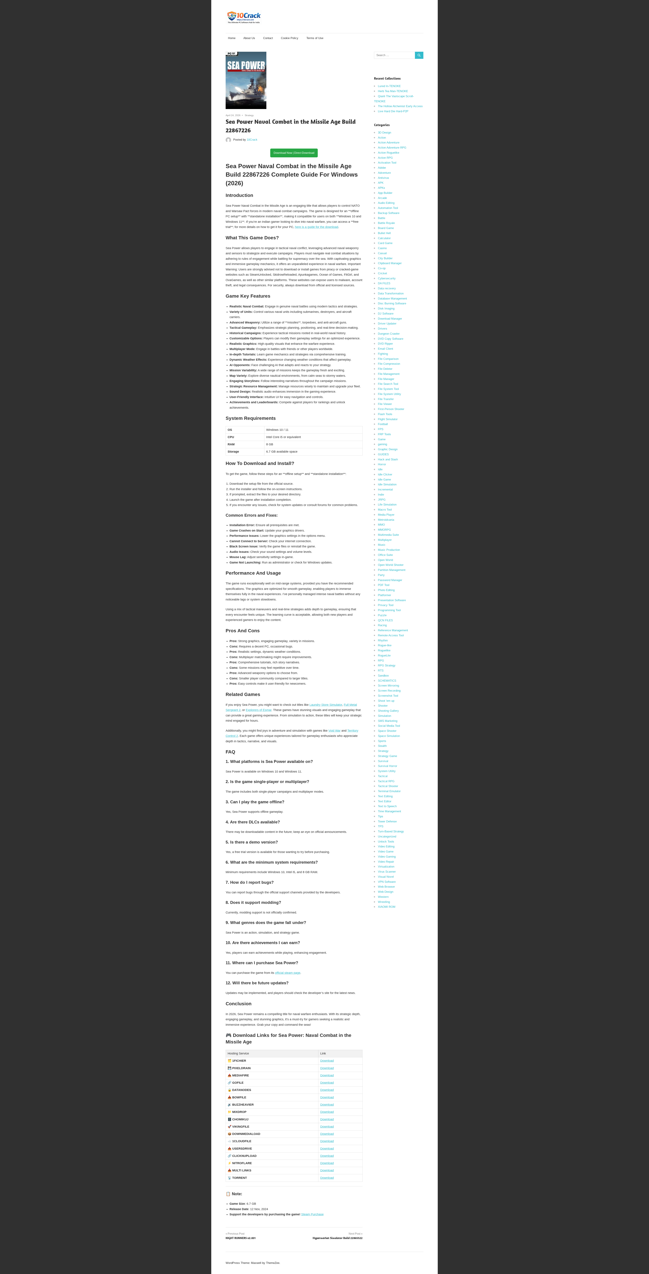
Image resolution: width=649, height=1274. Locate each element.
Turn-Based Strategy (391, 831)
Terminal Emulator (389, 791)
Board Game (386, 228)
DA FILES (384, 283)
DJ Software (385, 313)
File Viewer (385, 404)
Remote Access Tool (391, 635)
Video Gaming (387, 856)
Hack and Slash (388, 459)
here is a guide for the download (316, 227)
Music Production (389, 549)
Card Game (385, 243)
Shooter (383, 705)
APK (380, 182)
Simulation (384, 715)
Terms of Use (314, 38)
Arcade (382, 198)
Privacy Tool (385, 605)
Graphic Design (388, 449)
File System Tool (388, 389)
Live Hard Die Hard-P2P (393, 111)
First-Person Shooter (391, 409)
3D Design (384, 132)
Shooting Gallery (388, 710)
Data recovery (387, 288)
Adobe (382, 167)
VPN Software (387, 881)
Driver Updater (387, 323)
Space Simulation (389, 736)
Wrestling (384, 902)
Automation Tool (388, 208)
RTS (380, 670)
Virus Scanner (387, 871)
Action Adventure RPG (392, 147)
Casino (382, 248)
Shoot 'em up (386, 700)
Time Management (389, 811)
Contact (268, 38)
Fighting (383, 353)
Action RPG (385, 157)
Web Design (385, 891)
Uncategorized (387, 836)
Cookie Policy (289, 38)
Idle (380, 469)
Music (382, 544)
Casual (382, 253)
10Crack (252, 139)
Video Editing (386, 846)
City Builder (385, 258)
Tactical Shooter (388, 786)
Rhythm (383, 640)
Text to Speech (387, 806)
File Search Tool (388, 384)
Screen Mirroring (388, 685)
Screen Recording (389, 690)
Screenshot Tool (388, 695)
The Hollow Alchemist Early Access (400, 106)
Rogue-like (384, 645)
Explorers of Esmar (258, 710)
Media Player (386, 514)
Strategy (249, 115)
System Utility (387, 771)
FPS (380, 429)
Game (382, 439)
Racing (382, 625)
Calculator (384, 238)
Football (383, 424)
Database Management (392, 298)
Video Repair (386, 861)
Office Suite (385, 555)
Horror (382, 464)
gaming (382, 444)
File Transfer (386, 399)
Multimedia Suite (388, 534)
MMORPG (384, 529)
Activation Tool (387, 162)
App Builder (385, 193)
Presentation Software (392, 600)
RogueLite (384, 655)
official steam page (287, 973)
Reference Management (393, 630)
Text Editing (385, 796)
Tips (380, 816)
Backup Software (388, 213)
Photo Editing (386, 590)
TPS (380, 826)
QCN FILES (385, 620)
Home (231, 38)
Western (383, 896)
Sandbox (383, 675)
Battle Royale (386, 223)
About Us (249, 38)
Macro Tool (385, 509)
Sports (382, 741)
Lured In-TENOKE (389, 86)
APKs (381, 187)
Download (327, 1060)
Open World (385, 560)
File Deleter (385, 368)
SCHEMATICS (387, 680)
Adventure (384, 172)
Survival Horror (387, 766)
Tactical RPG (386, 781)
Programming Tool (389, 610)
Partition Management (391, 570)
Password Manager (390, 580)
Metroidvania (386, 519)
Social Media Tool (389, 725)
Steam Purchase (312, 1214)
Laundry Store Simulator (325, 704)
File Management (389, 374)
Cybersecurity (387, 278)
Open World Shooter (391, 565)
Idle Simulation (387, 484)
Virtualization (386, 866)
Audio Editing (386, 203)
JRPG (382, 499)
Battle (381, 218)
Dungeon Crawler (389, 333)
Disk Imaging (386, 308)
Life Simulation (387, 504)
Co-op (382, 268)
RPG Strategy (386, 665)
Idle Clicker (385, 474)
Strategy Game (387, 756)
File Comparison (388, 358)
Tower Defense (387, 821)
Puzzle (382, 615)
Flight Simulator (388, 419)
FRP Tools (384, 434)
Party (381, 575)
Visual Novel (386, 876)
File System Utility (389, 394)
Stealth (382, 746)
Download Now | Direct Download (294, 152)
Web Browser (386, 886)
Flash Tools (385, 414)
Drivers (382, 328)
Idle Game (384, 479)
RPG (381, 660)
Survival (383, 761)
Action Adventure (388, 142)
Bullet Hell (384, 233)
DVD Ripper (385, 343)
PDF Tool (383, 585)
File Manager (386, 379)
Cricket (382, 273)
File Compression (389, 363)
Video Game (385, 851)
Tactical (383, 776)
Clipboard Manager (390, 263)
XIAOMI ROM (386, 906)
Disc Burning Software (392, 303)
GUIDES (383, 454)
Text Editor (384, 801)
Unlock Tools (386, 841)
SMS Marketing (387, 721)
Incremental (385, 489)
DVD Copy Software (390, 338)
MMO (381, 524)
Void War (334, 730)
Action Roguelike (388, 152)
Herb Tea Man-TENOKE (393, 91)
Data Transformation (391, 293)
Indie (381, 494)
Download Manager (390, 318)
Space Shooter (387, 730)
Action (382, 137)
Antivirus (383, 177)
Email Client (385, 348)
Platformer (384, 595)
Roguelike (384, 650)
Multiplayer (385, 540)
